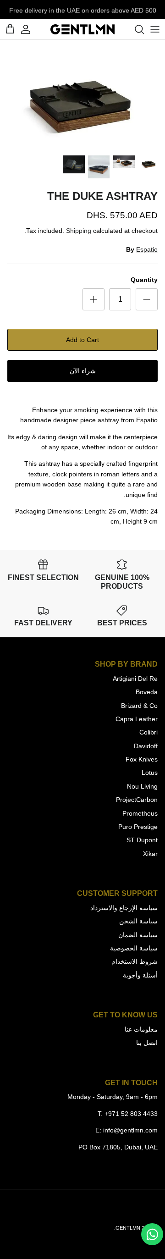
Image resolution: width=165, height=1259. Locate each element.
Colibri (148, 732)
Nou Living (142, 786)
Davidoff (146, 746)
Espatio (147, 249)
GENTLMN (128, 1228)
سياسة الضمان (138, 935)
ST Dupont (142, 840)
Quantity (144, 279)
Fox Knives (142, 759)
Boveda (147, 692)
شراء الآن (83, 371)
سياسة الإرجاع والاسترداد (124, 907)
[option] (82, 95)
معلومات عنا (141, 1029)
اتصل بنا (147, 1042)
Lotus (150, 772)
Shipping (78, 230)
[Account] (30, 29)
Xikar (150, 853)
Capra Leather (137, 719)
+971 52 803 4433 (131, 1113)
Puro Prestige (138, 826)
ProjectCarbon (137, 799)
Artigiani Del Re (135, 678)
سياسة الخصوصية (134, 948)
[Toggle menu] (155, 29)
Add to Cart (82, 339)
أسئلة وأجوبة (140, 975)
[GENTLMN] (82, 29)
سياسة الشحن (138, 921)
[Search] (135, 29)
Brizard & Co (139, 705)
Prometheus (140, 813)
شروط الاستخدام (134, 961)
